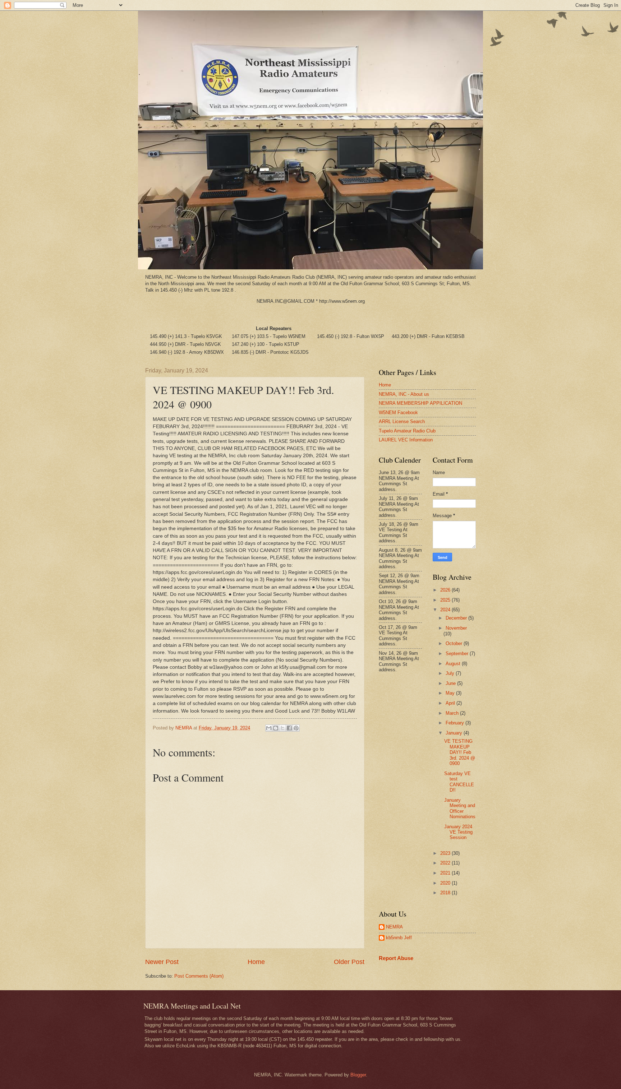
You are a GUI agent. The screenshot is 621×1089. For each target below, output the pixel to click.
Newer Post (162, 961)
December (457, 618)
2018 (446, 892)
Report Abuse (396, 958)
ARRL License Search (402, 421)
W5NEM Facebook (398, 412)
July (451, 673)
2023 (446, 853)
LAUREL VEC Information (406, 439)
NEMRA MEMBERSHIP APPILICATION (420, 403)
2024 (446, 609)
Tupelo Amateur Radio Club (407, 431)
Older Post (349, 961)
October (455, 643)
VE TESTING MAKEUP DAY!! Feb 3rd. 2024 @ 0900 (459, 752)
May (451, 693)
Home (256, 961)
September (458, 653)
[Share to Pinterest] (296, 728)
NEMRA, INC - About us (404, 394)
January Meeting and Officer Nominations (459, 808)
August (454, 663)
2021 (446, 873)
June (451, 683)
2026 (446, 590)
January (455, 733)
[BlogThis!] (275, 728)
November (456, 628)
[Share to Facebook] (289, 728)
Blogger (358, 1075)
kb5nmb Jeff (399, 937)
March (453, 713)
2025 (446, 600)
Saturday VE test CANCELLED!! (459, 782)
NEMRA (394, 927)
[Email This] (268, 728)
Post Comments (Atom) (199, 976)
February (455, 723)
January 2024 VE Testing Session (458, 832)
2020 (446, 883)
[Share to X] (282, 728)
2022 (446, 863)
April (451, 703)
